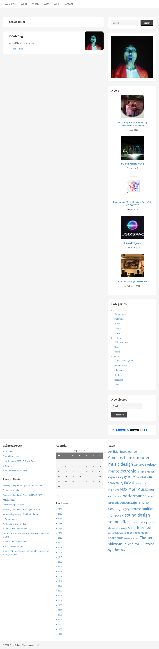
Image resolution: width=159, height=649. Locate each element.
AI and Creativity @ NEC (13, 546)
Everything (116, 338)
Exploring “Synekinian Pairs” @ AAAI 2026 (21, 509)
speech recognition (135, 532)
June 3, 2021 (17, 48)
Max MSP (128, 489)
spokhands (115, 538)
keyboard (138, 483)
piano (150, 496)
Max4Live (113, 489)
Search (147, 22)
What (23, 4)
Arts (113, 310)
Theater (118, 328)
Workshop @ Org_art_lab (14, 523)
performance (135, 496)
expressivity (115, 477)
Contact (68, 4)
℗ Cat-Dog (16, 36)
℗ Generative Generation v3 (16, 528)
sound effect (119, 521)
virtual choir (126, 544)
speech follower (115, 532)
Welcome (10, 4)
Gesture (118, 375)
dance (138, 465)
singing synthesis (131, 509)
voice (141, 543)
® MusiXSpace (132, 243)
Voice (117, 384)
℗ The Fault (8, 451)
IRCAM (129, 482)
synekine (135, 538)
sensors (125, 502)
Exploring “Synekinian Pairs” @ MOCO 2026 (132, 204)
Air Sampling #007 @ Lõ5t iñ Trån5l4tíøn (20, 514)
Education (119, 370)
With (46, 4)
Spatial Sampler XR (120, 528)
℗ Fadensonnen (10, 519)
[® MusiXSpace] (132, 227)
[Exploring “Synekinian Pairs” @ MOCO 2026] (132, 186)
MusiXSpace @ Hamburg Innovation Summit (132, 124)
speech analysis (140, 527)
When (35, 4)
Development (120, 365)
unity (154, 538)
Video (117, 333)
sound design (137, 515)
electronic (126, 471)
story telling (127, 538)
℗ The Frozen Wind (132, 163)
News (117, 347)
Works (117, 351)
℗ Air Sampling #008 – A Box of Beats (19, 461)
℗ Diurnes (7, 465)
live (146, 482)
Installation (119, 318)
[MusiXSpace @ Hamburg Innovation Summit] (132, 106)
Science (115, 356)
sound (119, 515)
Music (117, 323)
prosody (113, 503)
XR (124, 550)
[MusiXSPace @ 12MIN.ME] (132, 265)
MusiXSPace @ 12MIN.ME (132, 281)
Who (56, 4)
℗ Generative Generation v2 (16, 541)
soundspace (138, 522)
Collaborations (121, 342)
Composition (120, 314)
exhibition (149, 471)
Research (118, 379)
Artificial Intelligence (123, 360)
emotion (140, 471)
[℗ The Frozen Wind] (132, 147)
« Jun (57, 495)
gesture (129, 477)
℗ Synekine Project (11, 456)
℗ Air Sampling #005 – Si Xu (15, 470)
